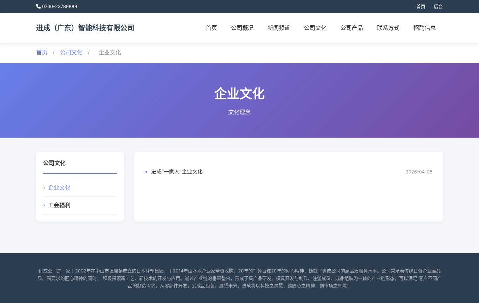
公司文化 (315, 27)
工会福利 (59, 205)
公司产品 (351, 27)
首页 (420, 6)
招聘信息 (424, 27)
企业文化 (59, 187)
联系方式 (388, 27)
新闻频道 (279, 27)
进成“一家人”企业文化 (177, 171)
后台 (438, 6)
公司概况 (242, 27)
